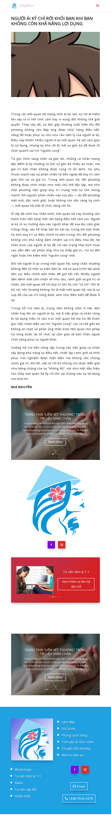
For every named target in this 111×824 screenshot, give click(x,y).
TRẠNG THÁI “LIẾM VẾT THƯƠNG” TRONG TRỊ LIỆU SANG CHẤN (55, 416)
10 (66, 689)
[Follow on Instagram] (61, 545)
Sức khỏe (68, 728)
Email (81, 786)
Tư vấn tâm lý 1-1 (28, 776)
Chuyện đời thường (76, 748)
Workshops (23, 769)
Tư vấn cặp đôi (26, 789)
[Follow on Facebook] (51, 545)
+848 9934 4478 (81, 798)
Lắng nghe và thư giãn (76, 585)
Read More (55, 442)
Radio (76, 573)
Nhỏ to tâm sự (72, 755)
